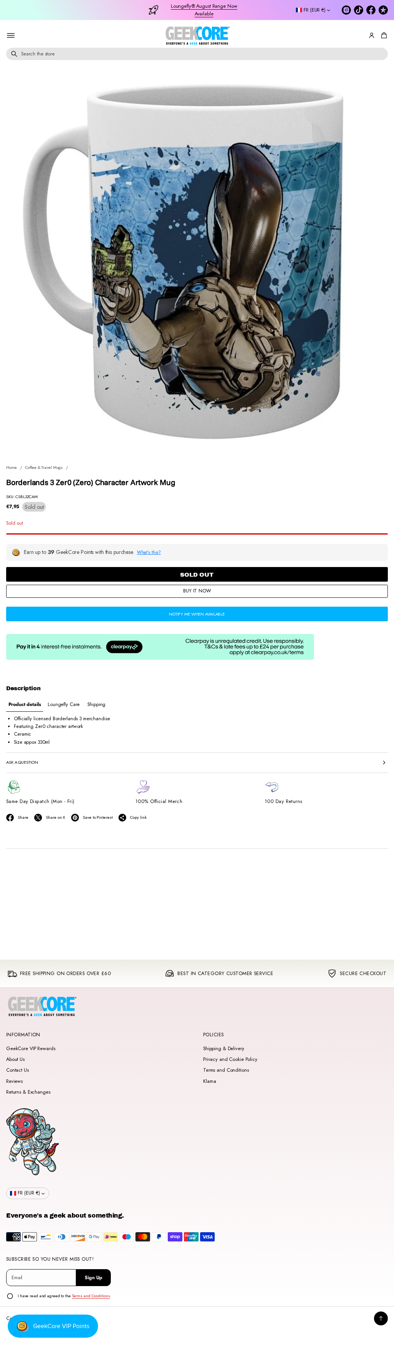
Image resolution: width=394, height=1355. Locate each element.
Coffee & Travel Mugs (44, 467)
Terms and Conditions (226, 1070)
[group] (24, 705)
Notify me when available (197, 614)
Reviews (14, 1081)
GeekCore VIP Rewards (30, 1048)
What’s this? (149, 552)
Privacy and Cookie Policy (230, 1059)
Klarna (209, 1081)
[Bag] (383, 35)
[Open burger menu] (10, 35)
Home (11, 467)
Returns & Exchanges (28, 1092)
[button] (383, 35)
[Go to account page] (372, 35)
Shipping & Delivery (223, 1048)
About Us (15, 1059)
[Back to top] (381, 1318)
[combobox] (197, 54)
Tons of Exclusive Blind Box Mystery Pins (204, 10)
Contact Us (17, 1070)
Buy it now (197, 590)
